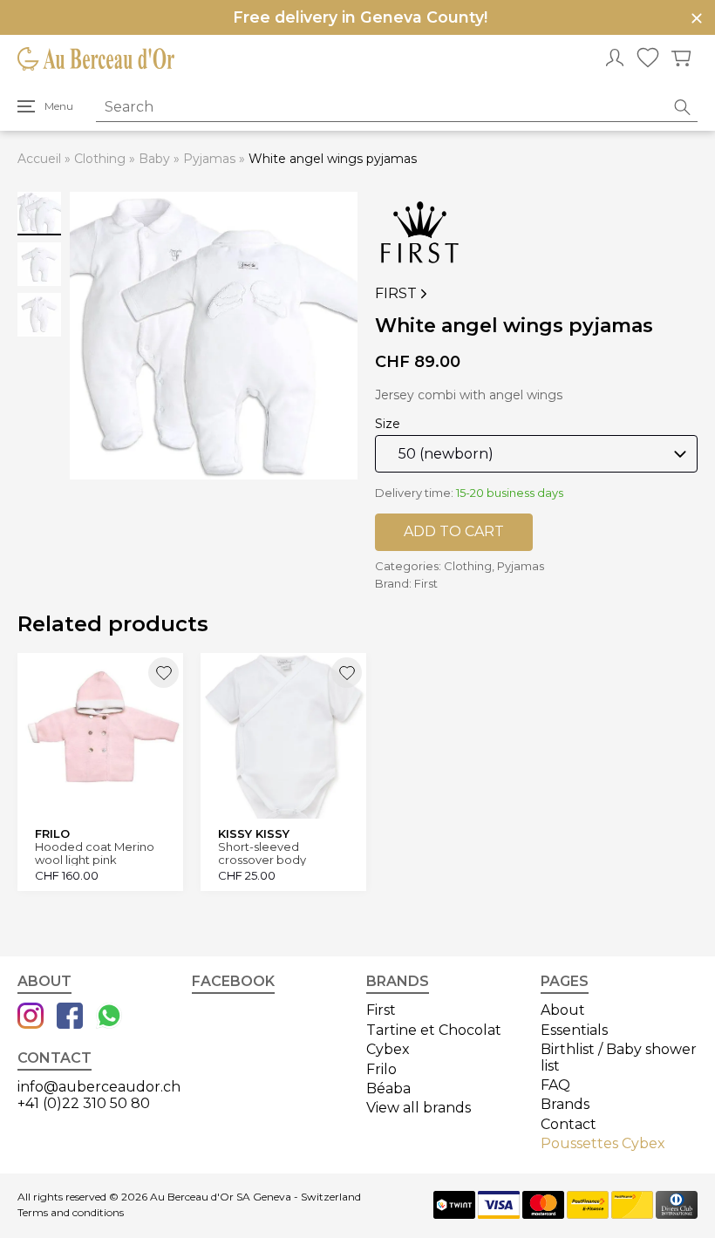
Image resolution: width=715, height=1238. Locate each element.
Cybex (388, 1049)
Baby (154, 159)
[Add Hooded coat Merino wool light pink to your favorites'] (163, 672)
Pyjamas (209, 159)
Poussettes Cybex (603, 1143)
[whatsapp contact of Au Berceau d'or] (109, 1017)
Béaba (388, 1088)
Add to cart (454, 531)
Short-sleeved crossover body (262, 853)
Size (387, 424)
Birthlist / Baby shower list (619, 1057)
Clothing (100, 159)
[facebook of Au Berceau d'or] (70, 1017)
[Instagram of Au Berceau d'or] (30, 1017)
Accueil (39, 159)
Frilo (381, 1069)
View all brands (418, 1107)
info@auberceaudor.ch (98, 1086)
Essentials (574, 1030)
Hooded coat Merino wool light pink (94, 853)
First (396, 294)
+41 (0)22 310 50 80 (83, 1103)
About (563, 1010)
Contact (568, 1124)
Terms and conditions (70, 1213)
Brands (565, 1104)
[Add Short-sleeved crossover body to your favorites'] (346, 672)
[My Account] (614, 59)
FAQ (555, 1085)
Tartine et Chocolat (433, 1030)
